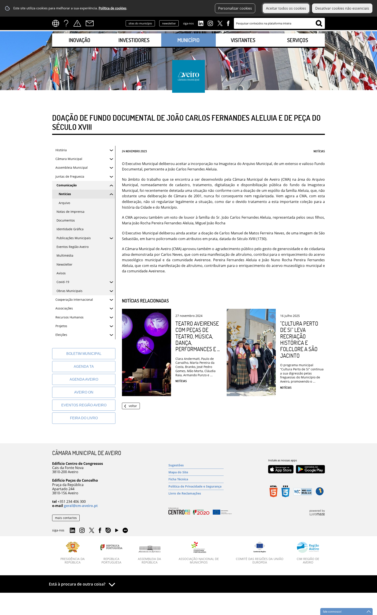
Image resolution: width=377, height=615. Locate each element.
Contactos (90, 23)
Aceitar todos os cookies (286, 8)
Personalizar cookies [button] (235, 8)
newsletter (169, 23)
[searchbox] (279, 23)
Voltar (133, 406)
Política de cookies (112, 8)
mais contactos (66, 518)
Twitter (220, 23)
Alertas (77, 23)
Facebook (228, 23)
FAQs (66, 23)
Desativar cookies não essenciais (342, 8)
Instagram (210, 23)
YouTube (116, 531)
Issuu (108, 530)
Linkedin (200, 23)
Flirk (125, 530)
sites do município (140, 23)
